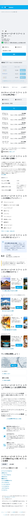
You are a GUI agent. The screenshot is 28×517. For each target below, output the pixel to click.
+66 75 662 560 (5, 40)
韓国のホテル (4, 478)
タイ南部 (13, 512)
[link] (10, 290)
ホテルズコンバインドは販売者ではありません (13, 501)
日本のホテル (4, 476)
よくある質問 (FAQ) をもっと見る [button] (14, 418)
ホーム (2, 512)
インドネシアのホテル (6, 474)
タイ (6, 512)
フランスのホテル (5, 482)
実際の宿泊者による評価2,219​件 (18, 42)
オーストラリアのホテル (6, 471)
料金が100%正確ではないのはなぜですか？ (12, 506)
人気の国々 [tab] (4, 464)
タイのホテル (4, 490)
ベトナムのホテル (5, 486)
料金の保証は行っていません (9, 497)
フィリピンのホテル (5, 484)
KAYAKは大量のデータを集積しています (12, 503)
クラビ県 (21, 512)
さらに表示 (3, 174)
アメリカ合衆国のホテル (6, 480)
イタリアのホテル (5, 488)
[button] (2, 7)
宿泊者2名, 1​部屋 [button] (7, 50)
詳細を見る (19, 287)
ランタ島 (5, 514)
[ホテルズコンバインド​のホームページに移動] (9, 7)
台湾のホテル (4, 472)
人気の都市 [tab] (11, 464)
